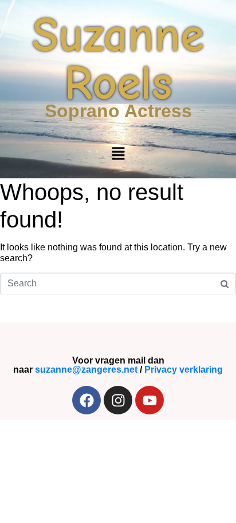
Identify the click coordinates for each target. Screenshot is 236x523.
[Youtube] (149, 400)
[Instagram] (118, 400)
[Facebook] (86, 400)
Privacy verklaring (183, 369)
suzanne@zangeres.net (86, 369)
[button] (118, 154)
